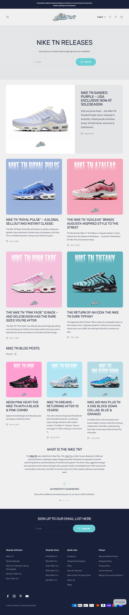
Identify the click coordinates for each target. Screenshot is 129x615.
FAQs (69, 565)
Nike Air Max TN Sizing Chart (79, 575)
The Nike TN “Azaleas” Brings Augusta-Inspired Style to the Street (92, 223)
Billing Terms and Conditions (111, 575)
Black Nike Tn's (52, 575)
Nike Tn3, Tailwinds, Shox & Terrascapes (17, 567)
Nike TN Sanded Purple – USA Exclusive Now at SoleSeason (96, 98)
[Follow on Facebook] (7, 596)
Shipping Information (76, 561)
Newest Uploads (13, 561)
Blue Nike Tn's (52, 561)
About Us (71, 580)
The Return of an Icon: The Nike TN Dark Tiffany (93, 314)
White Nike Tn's (52, 570)
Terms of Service (105, 570)
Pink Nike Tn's (52, 556)
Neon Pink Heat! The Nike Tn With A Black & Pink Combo (22, 406)
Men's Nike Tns (12, 578)
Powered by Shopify (28, 605)
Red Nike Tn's (51, 580)
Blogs (69, 584)
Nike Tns (69, 456)
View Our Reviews (74, 570)
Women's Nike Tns (14, 573)
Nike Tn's (10, 556)
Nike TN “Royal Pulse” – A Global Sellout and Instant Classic (32, 222)
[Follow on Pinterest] (20, 596)
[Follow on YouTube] (27, 596)
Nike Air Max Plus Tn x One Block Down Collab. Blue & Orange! (103, 408)
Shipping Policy (105, 561)
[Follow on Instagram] (14, 596)
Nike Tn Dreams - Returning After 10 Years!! (63, 406)
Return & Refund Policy (108, 556)
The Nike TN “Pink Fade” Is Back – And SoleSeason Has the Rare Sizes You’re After (32, 316)
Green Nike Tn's (52, 565)
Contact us (71, 556)
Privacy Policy (104, 565)
